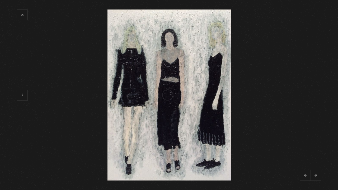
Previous (305, 175)
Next (316, 175)
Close (22, 15)
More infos (22, 95)
